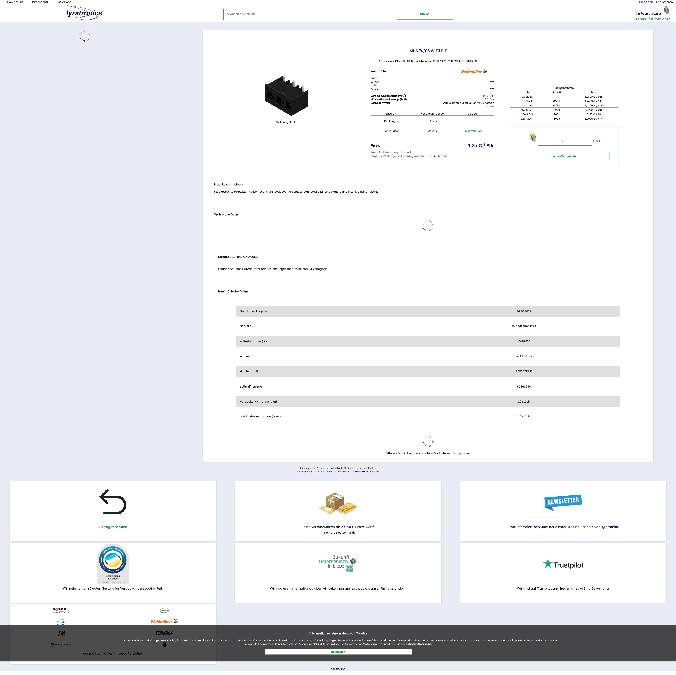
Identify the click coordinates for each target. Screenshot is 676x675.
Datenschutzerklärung (418, 644)
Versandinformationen (367, 471)
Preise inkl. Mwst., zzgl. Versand (391, 152)
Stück (596, 141)
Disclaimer (63, 2)
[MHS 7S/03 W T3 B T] (286, 93)
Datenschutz (39, 2)
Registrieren (664, 2)
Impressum (15, 2)
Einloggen (646, 2)
